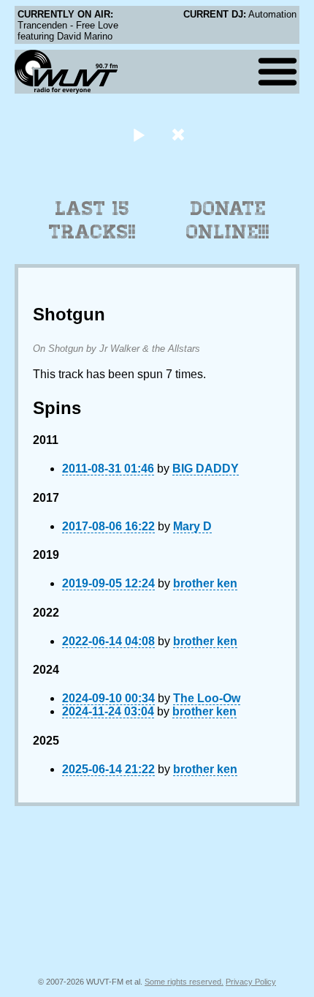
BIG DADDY (205, 468)
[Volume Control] (180, 134)
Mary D (192, 526)
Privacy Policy (251, 981)
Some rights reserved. (184, 981)
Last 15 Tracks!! (92, 220)
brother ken (205, 583)
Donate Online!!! (227, 220)
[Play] (138, 134)
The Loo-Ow (206, 698)
